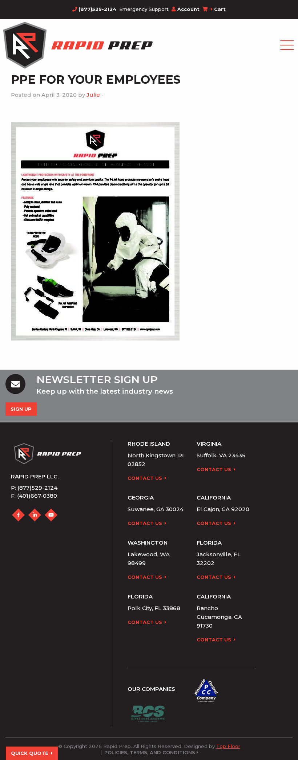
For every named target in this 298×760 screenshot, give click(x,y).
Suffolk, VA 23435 (221, 455)
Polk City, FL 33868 (154, 608)
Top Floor (228, 746)
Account (188, 9)
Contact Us (145, 478)
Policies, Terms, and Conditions (149, 752)
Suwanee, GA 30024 (156, 509)
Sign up (21, 409)
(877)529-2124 (96, 9)
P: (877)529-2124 (34, 487)
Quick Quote (29, 753)
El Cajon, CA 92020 (223, 509)
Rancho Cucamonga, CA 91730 (219, 617)
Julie (93, 94)
